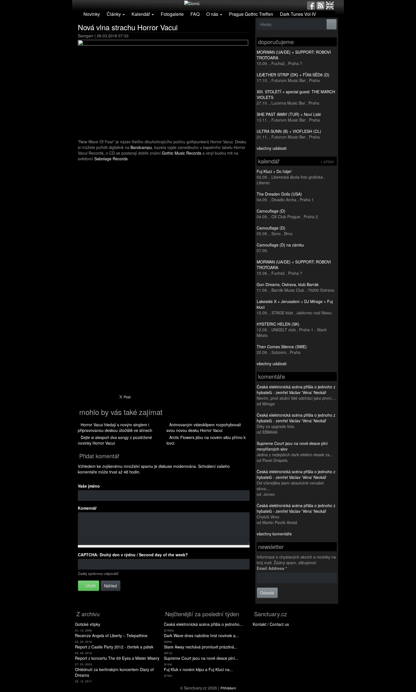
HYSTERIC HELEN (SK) (278, 324)
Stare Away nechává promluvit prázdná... (200, 647)
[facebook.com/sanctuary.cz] (311, 5)
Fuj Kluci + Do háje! (274, 171)
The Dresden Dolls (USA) (279, 194)
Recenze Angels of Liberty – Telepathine (111, 635)
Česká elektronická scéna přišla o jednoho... (203, 624)
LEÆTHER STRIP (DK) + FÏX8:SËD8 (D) (293, 74)
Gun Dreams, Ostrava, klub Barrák (288, 284)
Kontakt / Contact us (271, 624)
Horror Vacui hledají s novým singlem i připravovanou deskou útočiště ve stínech (115, 427)
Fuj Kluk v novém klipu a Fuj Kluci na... (198, 669)
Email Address (272, 568)
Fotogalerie (172, 14)
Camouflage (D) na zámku (280, 245)
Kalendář (141, 14)
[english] (330, 5)
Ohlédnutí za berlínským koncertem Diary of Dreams (114, 672)
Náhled (110, 586)
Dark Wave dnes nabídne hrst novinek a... (201, 635)
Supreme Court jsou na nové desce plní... (201, 658)
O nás (212, 14)
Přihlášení (228, 687)
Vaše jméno (89, 486)
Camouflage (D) (271, 211)
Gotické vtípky (87, 624)
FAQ (195, 14)
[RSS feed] (320, 5)
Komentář (87, 508)
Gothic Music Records (181, 153)
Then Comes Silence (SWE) (282, 346)
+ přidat (327, 161)
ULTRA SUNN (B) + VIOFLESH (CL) (289, 131)
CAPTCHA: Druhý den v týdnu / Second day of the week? (133, 554)
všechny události (271, 148)
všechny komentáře (274, 534)
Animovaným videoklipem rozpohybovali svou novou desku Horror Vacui (203, 427)
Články (114, 14)
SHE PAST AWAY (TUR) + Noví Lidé (289, 114)
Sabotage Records (111, 158)
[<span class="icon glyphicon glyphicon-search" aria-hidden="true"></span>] (331, 24)
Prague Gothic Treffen (251, 14)
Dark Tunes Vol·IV (298, 14)
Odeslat (267, 593)
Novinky (91, 14)
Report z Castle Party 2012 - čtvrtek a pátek (114, 647)
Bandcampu (141, 147)
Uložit (90, 586)
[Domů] (192, 3)
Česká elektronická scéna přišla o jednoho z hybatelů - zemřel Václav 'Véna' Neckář (296, 389)
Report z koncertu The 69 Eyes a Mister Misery (117, 658)
